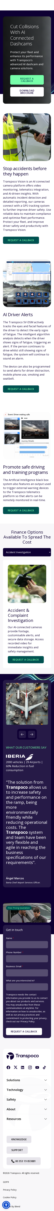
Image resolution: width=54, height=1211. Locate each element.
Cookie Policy (9, 1197)
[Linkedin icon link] (23, 1067)
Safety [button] (11, 1099)
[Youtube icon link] (37, 1067)
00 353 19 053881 (25, 1161)
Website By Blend (11, 1206)
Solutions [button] (13, 1080)
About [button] (11, 1109)
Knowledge (19, 1139)
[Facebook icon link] (8, 1067)
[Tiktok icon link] (44, 1067)
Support (17, 1150)
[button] (22, 734)
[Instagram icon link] (30, 1067)
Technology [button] (15, 1090)
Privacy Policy (9, 1189)
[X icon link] (15, 1067)
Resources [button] (14, 1119)
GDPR (6, 1182)
